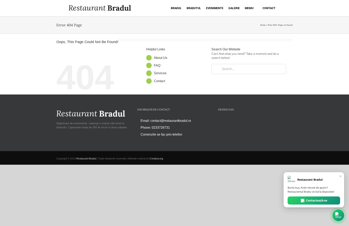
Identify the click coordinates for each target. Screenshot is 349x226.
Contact (159, 81)
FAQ (157, 65)
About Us (160, 57)
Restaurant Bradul (86, 158)
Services (160, 73)
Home (263, 25)
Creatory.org (156, 158)
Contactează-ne (316, 200)
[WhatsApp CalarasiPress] (338, 215)
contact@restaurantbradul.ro (170, 120)
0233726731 (161, 127)
